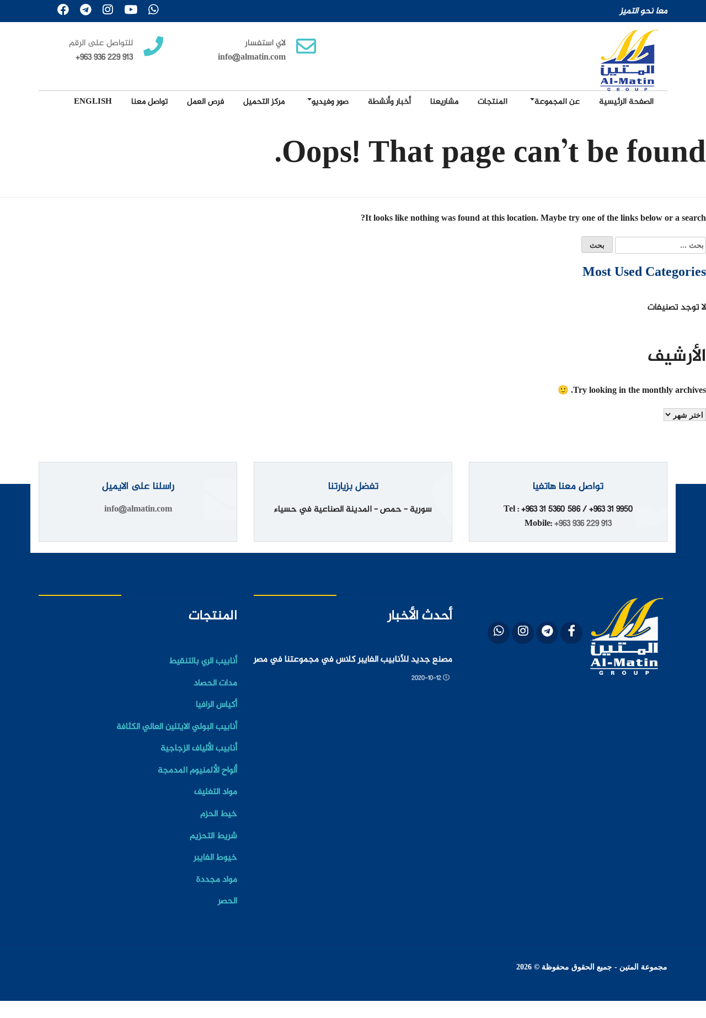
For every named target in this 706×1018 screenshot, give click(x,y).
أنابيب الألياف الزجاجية (199, 748)
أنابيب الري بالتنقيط (203, 661)
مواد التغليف (215, 792)
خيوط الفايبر (215, 857)
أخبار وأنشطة (389, 102)
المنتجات (492, 102)
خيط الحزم (218, 814)
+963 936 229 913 (583, 523)
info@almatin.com (252, 57)
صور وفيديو (330, 102)
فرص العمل (205, 102)
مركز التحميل (264, 102)
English (93, 102)
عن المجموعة (557, 102)
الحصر (227, 901)
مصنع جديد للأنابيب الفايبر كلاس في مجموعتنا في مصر (353, 659)
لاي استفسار (265, 43)
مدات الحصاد (215, 683)
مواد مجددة (216, 879)
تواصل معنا (149, 102)
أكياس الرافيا (216, 704)
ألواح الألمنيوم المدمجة (197, 770)
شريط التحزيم (213, 836)
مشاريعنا (444, 102)
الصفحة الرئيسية (626, 102)
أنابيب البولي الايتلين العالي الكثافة (176, 726)
